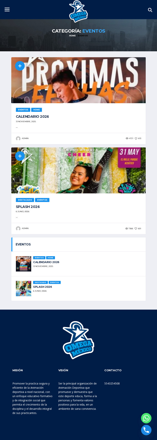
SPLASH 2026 (28, 207)
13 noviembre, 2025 (26, 121)
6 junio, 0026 (22, 211)
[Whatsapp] (146, 418)
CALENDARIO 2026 (32, 116)
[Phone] (146, 430)
